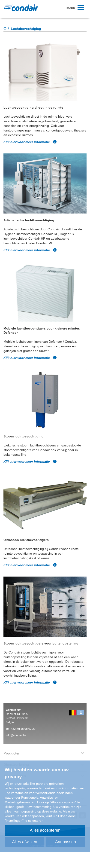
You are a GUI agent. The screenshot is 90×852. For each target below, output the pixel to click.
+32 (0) (16, 728)
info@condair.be (16, 735)
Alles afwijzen (24, 842)
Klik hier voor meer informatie (27, 142)
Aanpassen (65, 842)
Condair (20, 7)
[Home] (5, 29)
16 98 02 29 (28, 728)
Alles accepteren (45, 830)
